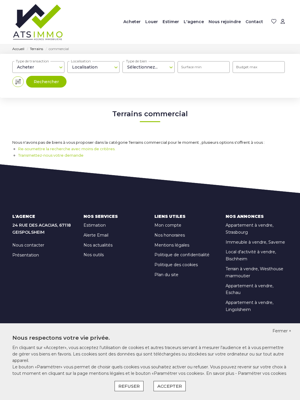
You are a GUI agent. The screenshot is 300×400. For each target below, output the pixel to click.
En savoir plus (220, 373)
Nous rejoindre (225, 21)
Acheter (132, 21)
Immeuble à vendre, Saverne (255, 242)
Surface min (191, 67)
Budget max (246, 67)
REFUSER (129, 386)
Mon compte (167, 225)
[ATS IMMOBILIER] (37, 22)
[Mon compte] (283, 22)
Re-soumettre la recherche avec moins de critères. (66, 148)
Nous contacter (28, 245)
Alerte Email (95, 235)
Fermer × (281, 331)
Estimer (171, 21)
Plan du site (166, 274)
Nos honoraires (169, 235)
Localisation (81, 61)
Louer (151, 21)
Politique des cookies (176, 264)
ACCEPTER (169, 386)
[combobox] (38, 67)
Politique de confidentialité (181, 254)
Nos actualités (97, 245)
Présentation (25, 255)
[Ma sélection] (274, 22)
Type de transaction (32, 61)
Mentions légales (171, 245)
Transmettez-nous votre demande (50, 155)
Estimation (94, 225)
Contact (254, 21)
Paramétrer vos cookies (262, 373)
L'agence (194, 21)
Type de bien (136, 61)
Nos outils (93, 254)
